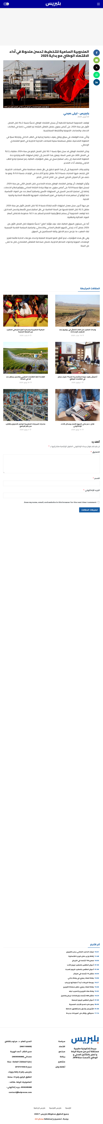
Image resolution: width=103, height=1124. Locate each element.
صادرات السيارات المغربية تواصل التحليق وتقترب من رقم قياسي (25, 425)
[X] (97, 1070)
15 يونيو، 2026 (76, 429)
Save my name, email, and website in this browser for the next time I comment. (60, 502)
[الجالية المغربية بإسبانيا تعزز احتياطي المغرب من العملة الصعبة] (25, 311)
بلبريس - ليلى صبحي (76, 113)
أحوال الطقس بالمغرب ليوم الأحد (83, 964)
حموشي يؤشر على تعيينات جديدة (82, 1013)
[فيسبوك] (97, 1064)
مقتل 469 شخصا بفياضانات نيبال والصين (80, 995)
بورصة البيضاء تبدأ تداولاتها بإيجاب (82, 982)
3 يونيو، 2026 (24, 429)
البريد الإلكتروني (91, 490)
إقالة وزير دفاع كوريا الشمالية (83, 956)
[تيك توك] (77, 1064)
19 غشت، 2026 (76, 335)
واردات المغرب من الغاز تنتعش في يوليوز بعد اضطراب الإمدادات (77, 330)
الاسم (96, 478)
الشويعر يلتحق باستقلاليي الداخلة (82, 1008)
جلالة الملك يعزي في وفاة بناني (83, 978)
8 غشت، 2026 (24, 335)
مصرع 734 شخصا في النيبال (85, 960)
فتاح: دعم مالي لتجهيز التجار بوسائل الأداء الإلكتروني (77, 425)
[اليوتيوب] (90, 1064)
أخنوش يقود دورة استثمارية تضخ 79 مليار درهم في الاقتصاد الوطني (77, 377)
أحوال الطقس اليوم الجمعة (85, 1000)
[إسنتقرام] (83, 1064)
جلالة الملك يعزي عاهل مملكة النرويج (81, 986)
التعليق (95, 452)
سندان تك (39, 1119)
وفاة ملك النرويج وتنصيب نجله (84, 991)
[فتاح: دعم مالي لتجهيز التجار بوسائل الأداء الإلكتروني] (77, 405)
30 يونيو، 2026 (24, 382)
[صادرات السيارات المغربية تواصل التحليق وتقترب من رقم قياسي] (25, 405)
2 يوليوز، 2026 (76, 382)
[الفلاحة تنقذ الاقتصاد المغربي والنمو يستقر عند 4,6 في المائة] (25, 358)
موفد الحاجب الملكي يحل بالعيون (82, 951)
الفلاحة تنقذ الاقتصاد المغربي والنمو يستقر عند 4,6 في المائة (25, 377)
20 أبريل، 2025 (83, 116)
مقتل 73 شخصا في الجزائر (86, 973)
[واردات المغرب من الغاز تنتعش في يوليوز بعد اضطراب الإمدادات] (77, 311)
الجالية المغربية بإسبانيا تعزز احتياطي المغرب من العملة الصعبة (25, 330)
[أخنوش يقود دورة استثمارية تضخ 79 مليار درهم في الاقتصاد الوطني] (77, 358)
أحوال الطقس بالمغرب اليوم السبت (82, 969)
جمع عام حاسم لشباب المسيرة (84, 1004)
